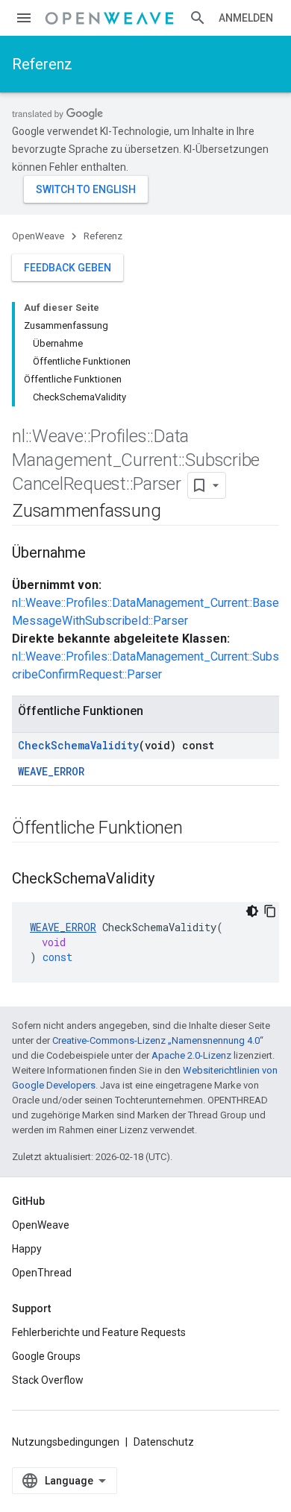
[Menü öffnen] (24, 18)
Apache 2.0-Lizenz (191, 1055)
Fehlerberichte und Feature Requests (99, 1332)
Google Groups (46, 1356)
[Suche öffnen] (198, 18)
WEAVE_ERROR (51, 771)
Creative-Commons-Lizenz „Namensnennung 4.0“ (157, 1040)
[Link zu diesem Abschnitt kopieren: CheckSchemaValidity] (169, 880)
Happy (27, 1249)
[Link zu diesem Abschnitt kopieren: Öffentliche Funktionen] (198, 829)
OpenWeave (38, 236)
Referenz (42, 64)
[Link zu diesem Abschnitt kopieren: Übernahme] (101, 554)
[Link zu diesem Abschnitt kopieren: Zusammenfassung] (175, 512)
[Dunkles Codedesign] (252, 911)
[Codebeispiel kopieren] (270, 911)
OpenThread (42, 1273)
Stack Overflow (48, 1380)
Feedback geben (67, 268)
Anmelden (246, 18)
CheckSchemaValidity (78, 745)
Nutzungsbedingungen (65, 1442)
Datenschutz (164, 1442)
